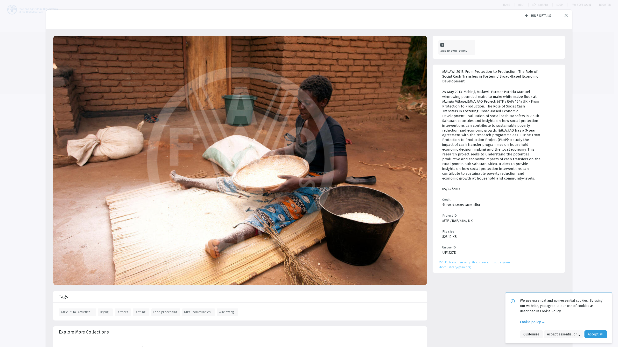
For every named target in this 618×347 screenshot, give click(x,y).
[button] (566, 15)
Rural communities (197, 312)
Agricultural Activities (76, 312)
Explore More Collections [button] (84, 332)
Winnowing (226, 312)
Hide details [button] (541, 15)
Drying (104, 312)
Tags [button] (63, 296)
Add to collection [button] (453, 51)
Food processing (165, 312)
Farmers (122, 312)
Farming (140, 312)
